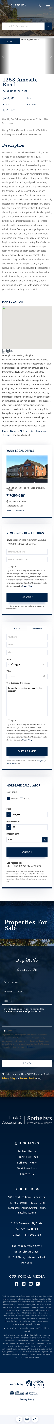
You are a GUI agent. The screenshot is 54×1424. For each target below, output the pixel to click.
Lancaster (29, 431)
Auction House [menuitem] (27, 1151)
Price (8, 809)
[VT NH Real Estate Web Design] (27, 1384)
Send (27, 1063)
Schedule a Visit (37, 629)
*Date (8, 659)
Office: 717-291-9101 (32, 1202)
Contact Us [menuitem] (27, 1174)
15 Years (26, 798)
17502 (7, 435)
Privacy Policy (27, 586)
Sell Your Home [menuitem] (27, 1162)
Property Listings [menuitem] (27, 1157)
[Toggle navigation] (48, 5)
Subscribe (27, 597)
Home (5, 431)
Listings (13, 431)
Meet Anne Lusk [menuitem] (27, 1168)
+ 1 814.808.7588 (30, 1234)
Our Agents (20, 510)
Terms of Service (11, 763)
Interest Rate (12, 834)
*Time (8, 671)
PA (21, 431)
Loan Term (11, 792)
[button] (48, 26)
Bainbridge (41, 431)
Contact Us (10, 510)
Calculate (27, 852)
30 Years (14, 798)
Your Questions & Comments (18, 683)
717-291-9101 (40, 5)
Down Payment (13, 821)
